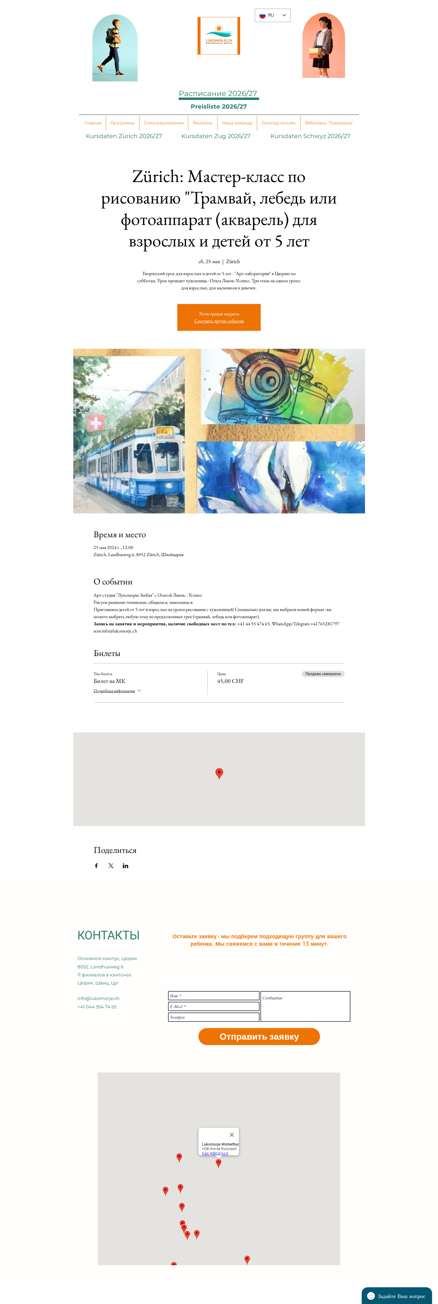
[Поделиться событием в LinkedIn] (125, 865)
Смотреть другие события (219, 321)
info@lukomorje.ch (98, 998)
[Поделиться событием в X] (111, 865)
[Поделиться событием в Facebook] (96, 865)
